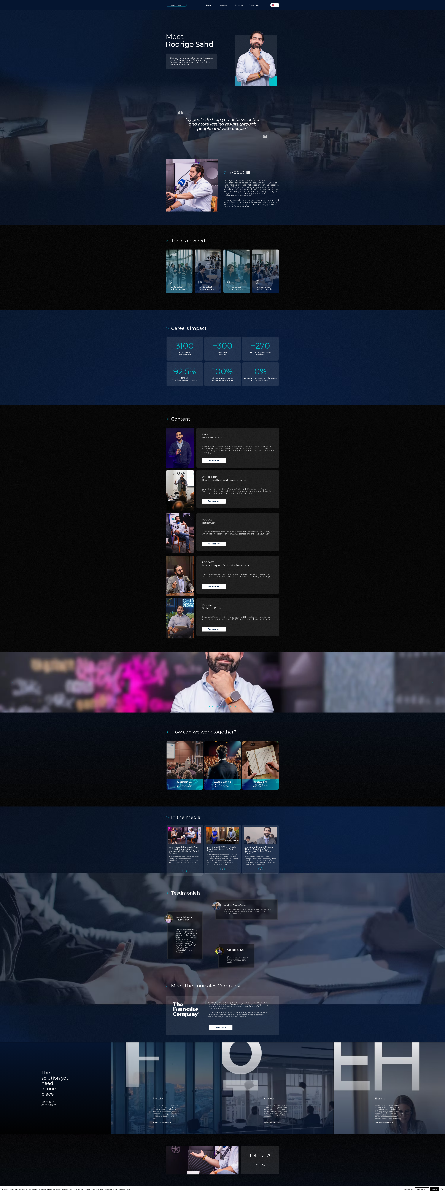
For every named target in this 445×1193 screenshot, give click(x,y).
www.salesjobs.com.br (273, 1122)
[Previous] (12, 682)
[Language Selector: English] (274, 5)
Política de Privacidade (121, 1189)
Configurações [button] (408, 1189)
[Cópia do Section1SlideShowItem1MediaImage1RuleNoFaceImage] (212, 706)
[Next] (432, 682)
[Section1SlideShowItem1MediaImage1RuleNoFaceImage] (209, 706)
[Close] (442, 1189)
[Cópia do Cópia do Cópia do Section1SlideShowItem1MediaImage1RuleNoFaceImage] (219, 706)
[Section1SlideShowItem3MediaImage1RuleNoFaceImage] (225, 706)
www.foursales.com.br (162, 1122)
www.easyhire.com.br (384, 1122)
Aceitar (434, 1189)
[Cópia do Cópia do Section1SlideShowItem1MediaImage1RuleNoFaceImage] (214, 706)
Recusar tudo (422, 1189)
